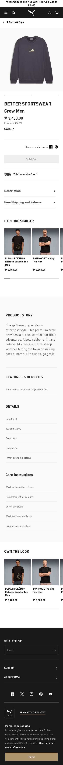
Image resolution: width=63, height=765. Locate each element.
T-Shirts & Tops (15, 22)
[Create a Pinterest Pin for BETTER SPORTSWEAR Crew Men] (56, 147)
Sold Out (31, 159)
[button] (6, 12)
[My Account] (49, 12)
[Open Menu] (6, 12)
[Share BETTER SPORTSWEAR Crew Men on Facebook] (51, 147)
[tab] (18, 95)
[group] (17, 248)
